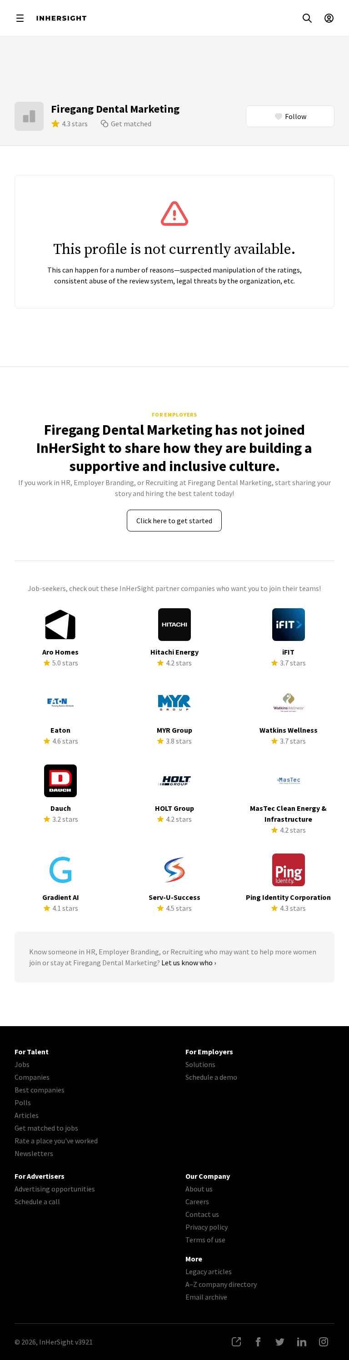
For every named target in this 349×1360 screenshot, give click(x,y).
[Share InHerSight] (236, 1342)
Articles (27, 1115)
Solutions (200, 1064)
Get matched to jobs (46, 1127)
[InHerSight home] (61, 18)
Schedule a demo (211, 1077)
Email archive (206, 1296)
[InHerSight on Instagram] (323, 1342)
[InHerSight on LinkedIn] (302, 1342)
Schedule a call (37, 1201)
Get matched (131, 123)
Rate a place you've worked (56, 1140)
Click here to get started (174, 520)
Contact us (202, 1214)
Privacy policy (206, 1226)
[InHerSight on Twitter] (280, 1342)
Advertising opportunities (55, 1188)
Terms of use (205, 1239)
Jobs (22, 1064)
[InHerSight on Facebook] (258, 1342)
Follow (295, 116)
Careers (197, 1201)
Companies (32, 1077)
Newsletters (34, 1153)
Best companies (40, 1089)
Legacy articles (208, 1271)
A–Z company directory (221, 1284)
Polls (23, 1102)
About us (199, 1188)
